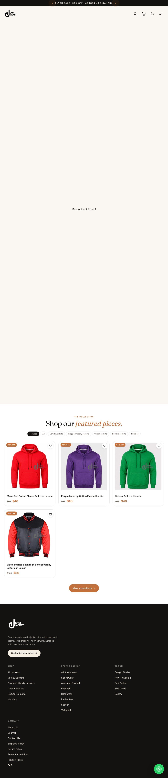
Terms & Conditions (18, 754)
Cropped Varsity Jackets (78, 434)
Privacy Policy (15, 759)
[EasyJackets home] (10, 14)
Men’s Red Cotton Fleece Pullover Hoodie (29, 496)
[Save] (50, 446)
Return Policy (15, 749)
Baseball (65, 688)
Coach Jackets (100, 434)
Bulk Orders (121, 683)
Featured (33, 434)
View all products (82, 588)
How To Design (123, 677)
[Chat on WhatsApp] (159, 769)
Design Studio (122, 672)
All (43, 434)
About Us (13, 727)
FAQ (10, 765)
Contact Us (14, 738)
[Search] (135, 14)
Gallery (118, 693)
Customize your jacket (22, 653)
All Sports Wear (69, 672)
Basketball (66, 693)
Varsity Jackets (56, 434)
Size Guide (120, 688)
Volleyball (66, 710)
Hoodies (134, 434)
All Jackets (14, 672)
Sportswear (67, 677)
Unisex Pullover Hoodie (128, 496)
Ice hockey (67, 699)
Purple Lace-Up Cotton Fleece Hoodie (82, 496)
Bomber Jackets (119, 434)
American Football (70, 683)
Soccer (65, 704)
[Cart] (144, 14)
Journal (12, 732)
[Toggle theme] (152, 14)
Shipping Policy (16, 743)
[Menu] (161, 14)
